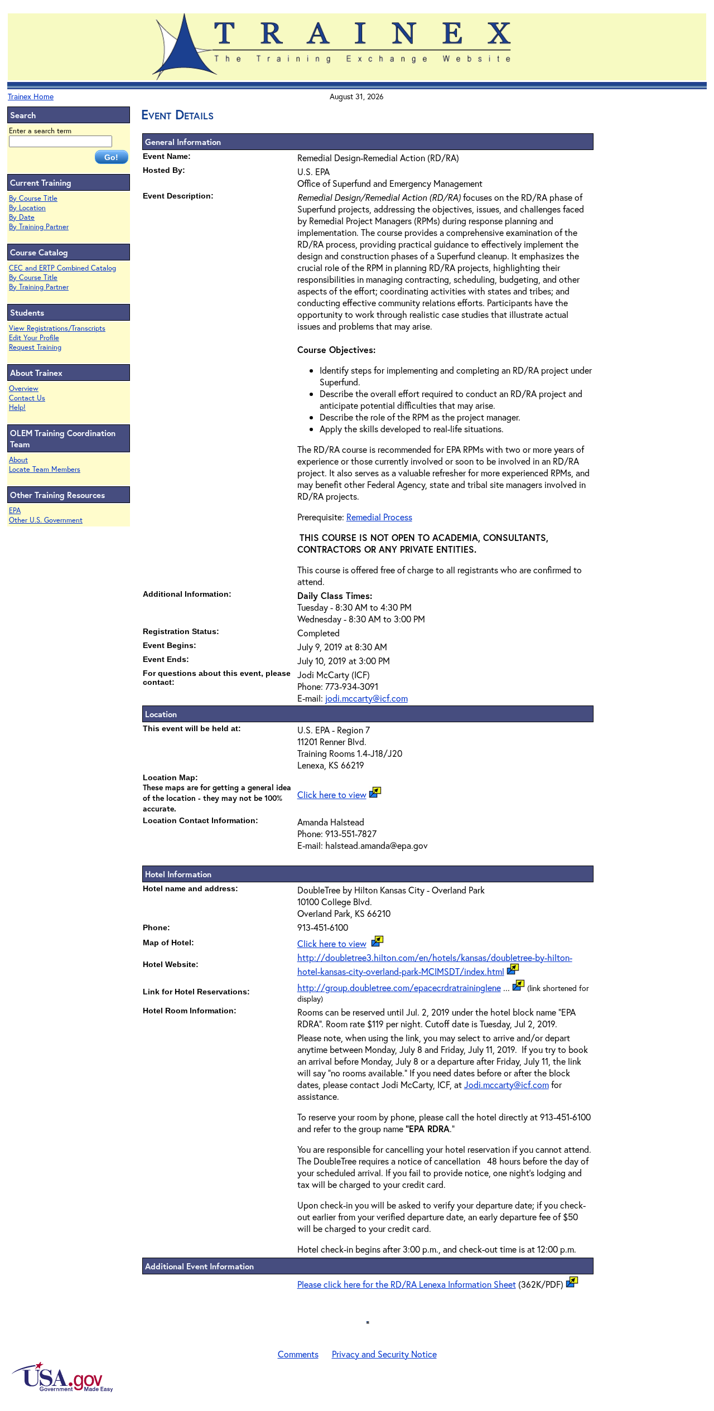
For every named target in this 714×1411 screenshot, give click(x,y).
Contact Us (27, 398)
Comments (298, 1354)
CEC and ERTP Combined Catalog (62, 268)
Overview (23, 388)
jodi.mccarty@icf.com (366, 698)
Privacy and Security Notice (384, 1354)
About (18, 460)
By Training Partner (39, 226)
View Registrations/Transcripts (57, 328)
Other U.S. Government (46, 520)
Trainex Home (31, 96)
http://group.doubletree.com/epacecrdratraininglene (399, 987)
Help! (17, 407)
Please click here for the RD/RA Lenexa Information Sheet (406, 1284)
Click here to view (331, 794)
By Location (27, 207)
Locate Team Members (44, 469)
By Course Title (33, 198)
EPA (15, 510)
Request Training (35, 347)
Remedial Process (379, 517)
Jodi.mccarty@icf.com (506, 1084)
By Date (22, 217)
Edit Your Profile (34, 337)
